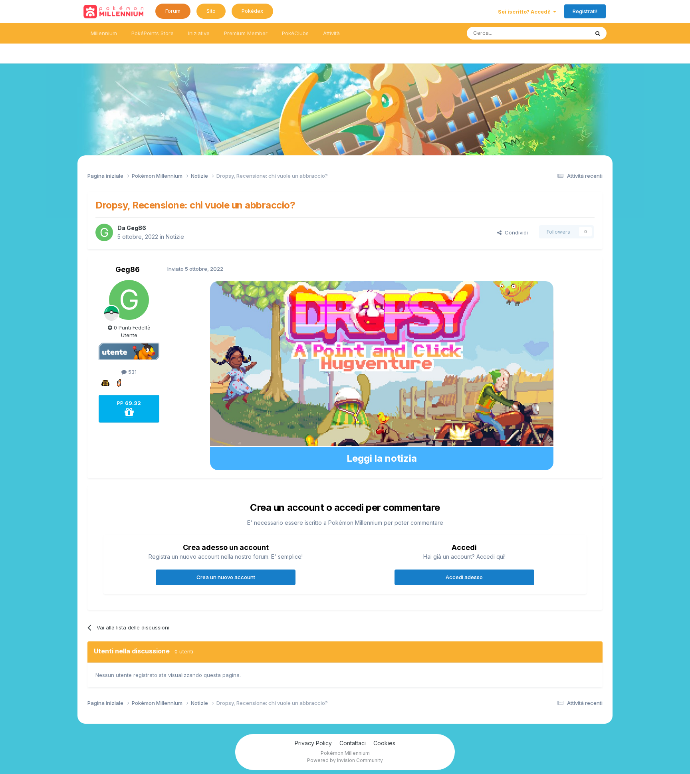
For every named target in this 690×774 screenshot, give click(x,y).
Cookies (384, 743)
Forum (172, 11)
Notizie (175, 236)
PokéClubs (295, 33)
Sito (211, 11)
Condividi (515, 232)
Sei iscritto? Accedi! (525, 11)
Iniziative (199, 33)
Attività (331, 33)
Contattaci (352, 743)
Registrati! (585, 11)
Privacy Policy (313, 743)
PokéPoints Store (152, 33)
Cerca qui (567, 33)
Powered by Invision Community (345, 760)
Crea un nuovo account (225, 577)
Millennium (104, 33)
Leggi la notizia (382, 458)
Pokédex (252, 11)
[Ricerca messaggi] (598, 33)
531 (132, 372)
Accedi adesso (464, 577)
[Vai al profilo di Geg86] (104, 232)
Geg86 (136, 227)
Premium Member (246, 33)
